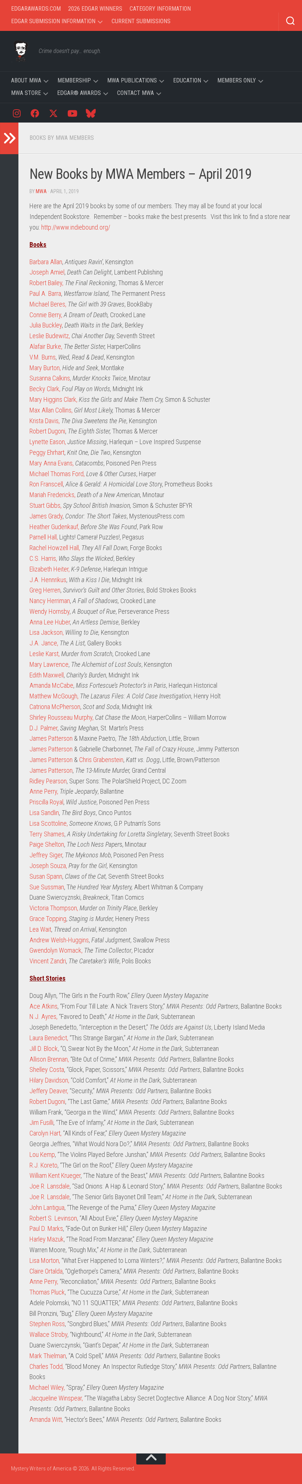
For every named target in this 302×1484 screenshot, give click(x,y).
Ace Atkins (43, 1006)
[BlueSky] (90, 113)
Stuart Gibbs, (45, 505)
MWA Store (26, 92)
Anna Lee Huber (49, 622)
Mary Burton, (45, 368)
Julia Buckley (45, 325)
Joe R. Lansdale (49, 1186)
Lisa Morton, (44, 1260)
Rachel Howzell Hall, (54, 548)
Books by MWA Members (61, 137)
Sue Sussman (46, 887)
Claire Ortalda (46, 1271)
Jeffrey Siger (45, 855)
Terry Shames (46, 834)
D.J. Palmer (43, 728)
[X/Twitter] (53, 113)
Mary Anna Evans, (51, 463)
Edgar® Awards (79, 92)
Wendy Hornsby (49, 611)
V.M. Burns (42, 357)
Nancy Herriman (49, 601)
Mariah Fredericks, (52, 495)
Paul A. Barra (45, 293)
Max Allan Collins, (51, 410)
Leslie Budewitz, (49, 336)
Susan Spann (45, 876)
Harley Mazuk (46, 1239)
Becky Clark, (44, 389)
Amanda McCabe (51, 685)
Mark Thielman (47, 1356)
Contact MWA (135, 92)
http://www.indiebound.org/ (75, 227)
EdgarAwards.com (36, 8)
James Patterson (51, 738)
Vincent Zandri (47, 961)
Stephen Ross (47, 1324)
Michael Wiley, (47, 1387)
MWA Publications (132, 80)
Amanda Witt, (46, 1419)
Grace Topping (47, 918)
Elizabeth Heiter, (49, 569)
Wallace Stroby (48, 1334)
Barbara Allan (45, 262)
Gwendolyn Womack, (55, 950)
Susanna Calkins (49, 378)
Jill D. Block (43, 1048)
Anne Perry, (43, 791)
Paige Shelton (46, 844)
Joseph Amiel (46, 272)
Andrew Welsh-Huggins (59, 940)
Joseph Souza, (48, 865)
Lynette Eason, (47, 442)
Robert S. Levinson (53, 1218)
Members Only (236, 80)
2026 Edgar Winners (95, 8)
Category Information (160, 8)
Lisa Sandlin (44, 813)
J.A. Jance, (43, 643)
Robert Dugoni (47, 431)
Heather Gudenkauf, (55, 527)
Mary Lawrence (49, 664)
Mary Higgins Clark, (53, 399)
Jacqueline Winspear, (56, 1398)
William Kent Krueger (55, 1175)
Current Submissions (141, 21)
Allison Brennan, (49, 1059)
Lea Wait (40, 929)
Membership (74, 80)
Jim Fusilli (41, 1122)
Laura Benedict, (48, 1038)
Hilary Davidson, (49, 1080)
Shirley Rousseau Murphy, (62, 717)
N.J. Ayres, (43, 1016)
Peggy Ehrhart (46, 452)
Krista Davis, (44, 421)
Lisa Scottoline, (48, 823)
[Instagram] (16, 113)
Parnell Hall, (43, 537)
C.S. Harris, (43, 558)
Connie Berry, (45, 315)
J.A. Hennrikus (47, 580)
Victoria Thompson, (53, 908)
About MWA (26, 80)
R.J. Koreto (43, 1165)
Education (187, 80)
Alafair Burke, (45, 346)
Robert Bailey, (46, 283)
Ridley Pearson (48, 781)
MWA (41, 191)
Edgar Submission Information (53, 21)
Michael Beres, (47, 304)
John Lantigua (46, 1207)
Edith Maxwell (46, 675)
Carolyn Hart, (45, 1133)
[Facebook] (35, 113)
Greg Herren (44, 590)
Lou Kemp (42, 1154)
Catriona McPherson (54, 707)
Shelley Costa (46, 1069)
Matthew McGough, (53, 696)
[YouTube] (72, 113)
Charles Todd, (46, 1366)
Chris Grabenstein (101, 760)
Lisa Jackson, (46, 632)
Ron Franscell (46, 484)
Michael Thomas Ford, (57, 474)
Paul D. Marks (46, 1228)
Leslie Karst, (44, 654)
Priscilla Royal (46, 802)
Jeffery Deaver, (48, 1091)
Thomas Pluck (47, 1292)
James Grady (46, 516)
